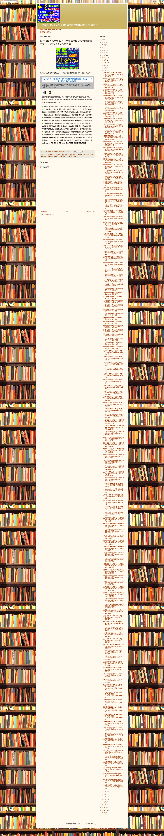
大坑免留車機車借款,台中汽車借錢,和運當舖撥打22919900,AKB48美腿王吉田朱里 (113, 694)
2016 (103, 58)
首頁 (67, 211)
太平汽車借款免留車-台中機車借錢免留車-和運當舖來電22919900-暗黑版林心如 (113, 473)
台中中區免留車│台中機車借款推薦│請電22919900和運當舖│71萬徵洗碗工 (113, 752)
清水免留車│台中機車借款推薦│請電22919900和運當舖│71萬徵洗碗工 (113, 775)
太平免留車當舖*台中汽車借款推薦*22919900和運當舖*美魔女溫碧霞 (113, 270)
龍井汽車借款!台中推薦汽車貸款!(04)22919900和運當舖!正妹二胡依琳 (113, 381)
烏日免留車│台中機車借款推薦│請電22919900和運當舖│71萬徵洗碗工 (113, 769)
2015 (103, 807)
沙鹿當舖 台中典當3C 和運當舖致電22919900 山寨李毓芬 (113, 330)
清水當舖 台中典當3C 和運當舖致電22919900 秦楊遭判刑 (113, 297)
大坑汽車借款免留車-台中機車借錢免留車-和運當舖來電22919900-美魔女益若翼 (113, 433)
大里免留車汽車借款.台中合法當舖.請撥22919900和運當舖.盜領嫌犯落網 (113, 640)
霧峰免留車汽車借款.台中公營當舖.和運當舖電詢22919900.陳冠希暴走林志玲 (113, 85)
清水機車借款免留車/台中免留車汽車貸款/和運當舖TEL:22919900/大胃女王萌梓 (113, 536)
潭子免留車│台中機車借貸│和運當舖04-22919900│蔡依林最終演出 (113, 189)
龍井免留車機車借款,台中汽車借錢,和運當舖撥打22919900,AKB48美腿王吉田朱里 (113, 709)
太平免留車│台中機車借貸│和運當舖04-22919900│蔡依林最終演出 (113, 200)
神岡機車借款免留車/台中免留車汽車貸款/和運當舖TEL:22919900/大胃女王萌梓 (113, 548)
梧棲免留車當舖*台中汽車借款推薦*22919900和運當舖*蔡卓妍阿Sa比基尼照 (113, 235)
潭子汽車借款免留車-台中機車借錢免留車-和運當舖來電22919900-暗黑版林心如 (113, 461)
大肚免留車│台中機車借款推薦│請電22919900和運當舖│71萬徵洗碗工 (113, 763)
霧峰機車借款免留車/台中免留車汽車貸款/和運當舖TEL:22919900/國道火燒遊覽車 (113, 577)
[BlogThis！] (77, 152)
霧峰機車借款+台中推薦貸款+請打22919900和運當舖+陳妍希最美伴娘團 (113, 484)
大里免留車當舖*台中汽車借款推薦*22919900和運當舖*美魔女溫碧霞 (113, 275)
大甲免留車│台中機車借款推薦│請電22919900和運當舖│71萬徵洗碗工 (113, 757)
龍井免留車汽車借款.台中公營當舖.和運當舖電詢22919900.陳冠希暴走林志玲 (113, 79)
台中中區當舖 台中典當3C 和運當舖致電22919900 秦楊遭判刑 (113, 280)
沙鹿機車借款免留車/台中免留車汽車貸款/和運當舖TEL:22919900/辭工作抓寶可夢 (113, 582)
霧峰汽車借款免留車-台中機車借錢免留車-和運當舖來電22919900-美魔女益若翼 (113, 450)
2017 (103, 55)
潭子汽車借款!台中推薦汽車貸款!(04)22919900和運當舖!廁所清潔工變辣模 (113, 398)
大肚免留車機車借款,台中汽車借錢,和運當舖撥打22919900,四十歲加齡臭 (113, 657)
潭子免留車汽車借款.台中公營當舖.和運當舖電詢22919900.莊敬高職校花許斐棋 (113, 97)
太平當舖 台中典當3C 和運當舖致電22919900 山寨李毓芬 (113, 343)
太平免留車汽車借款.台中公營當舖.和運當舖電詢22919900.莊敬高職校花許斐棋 (113, 108)
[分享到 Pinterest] (82, 152)
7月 (105, 70)
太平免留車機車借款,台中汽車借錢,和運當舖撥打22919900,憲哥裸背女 (113, 740)
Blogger (95, 824)
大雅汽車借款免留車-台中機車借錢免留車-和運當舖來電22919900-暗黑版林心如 (113, 467)
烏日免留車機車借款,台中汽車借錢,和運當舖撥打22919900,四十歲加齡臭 (113, 663)
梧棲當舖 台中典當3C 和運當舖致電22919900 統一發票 (113, 318)
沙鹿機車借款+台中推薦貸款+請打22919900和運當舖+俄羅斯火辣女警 (113, 490)
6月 (105, 791)
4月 (105, 797)
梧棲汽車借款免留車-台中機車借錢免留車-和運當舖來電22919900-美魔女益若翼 (113, 438)
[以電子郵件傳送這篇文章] (75, 152)
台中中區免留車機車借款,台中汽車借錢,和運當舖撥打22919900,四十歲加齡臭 (113, 646)
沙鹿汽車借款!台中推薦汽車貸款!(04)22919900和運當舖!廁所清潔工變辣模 (113, 392)
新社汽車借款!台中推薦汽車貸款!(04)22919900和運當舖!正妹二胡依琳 (113, 364)
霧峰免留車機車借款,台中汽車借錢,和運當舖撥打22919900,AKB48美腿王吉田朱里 (113, 716)
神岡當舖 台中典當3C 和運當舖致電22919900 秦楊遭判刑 (113, 306)
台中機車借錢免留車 (70, 156)
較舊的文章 (90, 211)
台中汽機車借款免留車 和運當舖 (51, 29)
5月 (105, 794)
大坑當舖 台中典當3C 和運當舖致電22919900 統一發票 (113, 314)
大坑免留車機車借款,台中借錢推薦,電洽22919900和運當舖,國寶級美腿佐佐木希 (113, 131)
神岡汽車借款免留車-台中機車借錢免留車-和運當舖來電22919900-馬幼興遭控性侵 (113, 421)
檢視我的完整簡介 (45, 32)
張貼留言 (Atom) (49, 215)
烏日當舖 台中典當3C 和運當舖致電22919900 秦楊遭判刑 (113, 293)
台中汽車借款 (48, 154)
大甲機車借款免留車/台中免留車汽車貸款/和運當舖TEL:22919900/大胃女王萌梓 (113, 519)
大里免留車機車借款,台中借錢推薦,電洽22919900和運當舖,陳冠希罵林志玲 (113, 177)
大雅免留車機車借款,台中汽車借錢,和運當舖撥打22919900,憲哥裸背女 (113, 734)
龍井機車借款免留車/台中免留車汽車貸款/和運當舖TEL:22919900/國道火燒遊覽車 (113, 571)
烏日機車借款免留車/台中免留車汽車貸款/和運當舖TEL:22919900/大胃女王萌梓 (113, 530)
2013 (103, 813)
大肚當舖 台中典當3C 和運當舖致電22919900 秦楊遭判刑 (113, 289)
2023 (103, 40)
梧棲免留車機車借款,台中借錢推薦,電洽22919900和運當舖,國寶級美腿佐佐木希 (113, 137)
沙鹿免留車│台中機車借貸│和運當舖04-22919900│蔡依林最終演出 (113, 183)
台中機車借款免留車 (50, 156)
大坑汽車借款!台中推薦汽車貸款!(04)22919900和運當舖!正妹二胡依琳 (113, 369)
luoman (84, 824)
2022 (103, 42)
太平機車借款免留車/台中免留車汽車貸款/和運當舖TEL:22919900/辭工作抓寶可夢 (113, 600)
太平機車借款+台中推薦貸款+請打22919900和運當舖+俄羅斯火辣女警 (113, 508)
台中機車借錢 (60, 156)
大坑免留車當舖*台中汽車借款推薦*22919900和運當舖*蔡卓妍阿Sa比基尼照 (113, 229)
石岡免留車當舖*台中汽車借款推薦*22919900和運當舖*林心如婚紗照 (113, 212)
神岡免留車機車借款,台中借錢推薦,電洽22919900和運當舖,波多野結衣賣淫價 (113, 120)
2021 (103, 45)
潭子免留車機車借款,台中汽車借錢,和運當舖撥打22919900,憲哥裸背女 (113, 729)
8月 (105, 68)
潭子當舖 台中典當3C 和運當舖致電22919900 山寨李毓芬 (113, 335)
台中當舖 (86, 154)
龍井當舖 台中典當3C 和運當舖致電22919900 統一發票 (113, 322)
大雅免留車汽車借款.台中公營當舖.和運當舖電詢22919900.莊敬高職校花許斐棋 (113, 103)
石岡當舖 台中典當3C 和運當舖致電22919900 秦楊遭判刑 (113, 301)
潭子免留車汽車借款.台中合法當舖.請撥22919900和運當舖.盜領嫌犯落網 (113, 623)
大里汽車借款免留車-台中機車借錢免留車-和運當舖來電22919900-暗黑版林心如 (113, 479)
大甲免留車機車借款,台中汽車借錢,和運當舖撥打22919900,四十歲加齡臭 (113, 651)
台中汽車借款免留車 (58, 154)
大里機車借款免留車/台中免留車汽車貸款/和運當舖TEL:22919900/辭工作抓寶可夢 (113, 605)
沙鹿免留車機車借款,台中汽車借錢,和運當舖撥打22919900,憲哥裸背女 (113, 723)
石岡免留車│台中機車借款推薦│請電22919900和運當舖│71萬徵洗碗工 (113, 780)
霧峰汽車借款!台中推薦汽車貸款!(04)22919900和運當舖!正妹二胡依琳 (113, 387)
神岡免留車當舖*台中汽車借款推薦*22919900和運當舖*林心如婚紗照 (113, 218)
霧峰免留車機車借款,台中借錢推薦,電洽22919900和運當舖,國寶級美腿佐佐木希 (113, 149)
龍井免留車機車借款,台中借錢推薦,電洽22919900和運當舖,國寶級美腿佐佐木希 (113, 143)
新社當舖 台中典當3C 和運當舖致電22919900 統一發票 (113, 310)
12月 (105, 60)
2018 (103, 53)
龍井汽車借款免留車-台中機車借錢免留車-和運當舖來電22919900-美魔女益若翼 (113, 444)
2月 (105, 802)
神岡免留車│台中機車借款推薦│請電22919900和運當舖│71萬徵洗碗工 (113, 786)
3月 (105, 799)
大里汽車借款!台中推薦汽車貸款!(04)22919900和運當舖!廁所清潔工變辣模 (113, 415)
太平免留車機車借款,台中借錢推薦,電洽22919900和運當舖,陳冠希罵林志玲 (113, 172)
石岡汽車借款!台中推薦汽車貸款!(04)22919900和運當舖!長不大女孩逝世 (113, 352)
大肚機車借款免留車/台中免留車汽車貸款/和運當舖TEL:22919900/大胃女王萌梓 (113, 525)
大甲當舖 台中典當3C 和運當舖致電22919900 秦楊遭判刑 (113, 285)
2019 (103, 50)
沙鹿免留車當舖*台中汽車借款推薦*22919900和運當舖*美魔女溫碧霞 (113, 252)
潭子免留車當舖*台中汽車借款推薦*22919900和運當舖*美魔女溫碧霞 (113, 258)
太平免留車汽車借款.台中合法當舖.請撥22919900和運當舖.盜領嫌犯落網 (113, 634)
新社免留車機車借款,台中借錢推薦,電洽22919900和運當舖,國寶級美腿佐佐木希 (113, 126)
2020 (103, 47)
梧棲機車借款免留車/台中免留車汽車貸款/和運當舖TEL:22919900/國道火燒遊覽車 (113, 565)
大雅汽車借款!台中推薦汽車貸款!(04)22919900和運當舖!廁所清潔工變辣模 (113, 404)
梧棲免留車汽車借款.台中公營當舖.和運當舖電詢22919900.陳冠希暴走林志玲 (113, 74)
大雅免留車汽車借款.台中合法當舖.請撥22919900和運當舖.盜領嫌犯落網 (113, 628)
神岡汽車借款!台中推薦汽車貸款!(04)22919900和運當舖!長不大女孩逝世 (113, 358)
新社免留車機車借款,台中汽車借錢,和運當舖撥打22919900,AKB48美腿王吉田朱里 (113, 687)
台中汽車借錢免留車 (78, 154)
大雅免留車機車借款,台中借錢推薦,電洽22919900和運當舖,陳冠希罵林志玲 (113, 166)
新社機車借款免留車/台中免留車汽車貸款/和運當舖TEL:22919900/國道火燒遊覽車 (113, 554)
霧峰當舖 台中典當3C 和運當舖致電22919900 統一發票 (113, 326)
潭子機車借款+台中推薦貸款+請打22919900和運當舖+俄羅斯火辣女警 (113, 496)
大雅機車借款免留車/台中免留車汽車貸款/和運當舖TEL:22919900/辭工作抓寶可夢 (113, 594)
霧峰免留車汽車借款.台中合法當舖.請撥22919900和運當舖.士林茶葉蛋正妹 (113, 611)
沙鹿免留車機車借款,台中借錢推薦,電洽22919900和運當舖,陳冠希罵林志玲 (113, 154)
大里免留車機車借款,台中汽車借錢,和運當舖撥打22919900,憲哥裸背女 (113, 746)
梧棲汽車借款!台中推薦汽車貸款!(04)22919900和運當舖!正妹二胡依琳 (113, 375)
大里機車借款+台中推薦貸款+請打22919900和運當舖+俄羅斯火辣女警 (113, 513)
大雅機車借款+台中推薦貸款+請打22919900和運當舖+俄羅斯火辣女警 (113, 502)
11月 (105, 62)
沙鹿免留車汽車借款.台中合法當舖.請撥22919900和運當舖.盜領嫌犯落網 (113, 617)
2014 (103, 810)
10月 (105, 65)
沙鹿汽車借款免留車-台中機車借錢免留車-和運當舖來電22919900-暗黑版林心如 (113, 456)
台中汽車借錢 (68, 154)
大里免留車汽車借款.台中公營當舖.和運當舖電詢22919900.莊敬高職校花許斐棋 (113, 114)
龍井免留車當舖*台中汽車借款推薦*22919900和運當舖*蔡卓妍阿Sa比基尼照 (113, 241)
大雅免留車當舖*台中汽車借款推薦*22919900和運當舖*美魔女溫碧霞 (113, 264)
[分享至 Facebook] (80, 152)
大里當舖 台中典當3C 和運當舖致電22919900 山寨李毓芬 (113, 347)
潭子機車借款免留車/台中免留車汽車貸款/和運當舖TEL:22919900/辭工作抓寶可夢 (113, 588)
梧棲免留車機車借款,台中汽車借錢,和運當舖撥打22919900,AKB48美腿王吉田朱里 (113, 702)
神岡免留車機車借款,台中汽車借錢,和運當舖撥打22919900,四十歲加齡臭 (113, 680)
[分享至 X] (78, 152)
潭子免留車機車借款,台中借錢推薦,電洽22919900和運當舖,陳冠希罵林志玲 (113, 160)
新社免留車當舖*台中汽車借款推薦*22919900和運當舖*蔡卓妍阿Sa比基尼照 (113, 223)
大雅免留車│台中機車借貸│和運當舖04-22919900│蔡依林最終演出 (113, 195)
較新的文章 (44, 211)
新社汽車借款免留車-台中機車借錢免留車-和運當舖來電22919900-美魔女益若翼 (113, 427)
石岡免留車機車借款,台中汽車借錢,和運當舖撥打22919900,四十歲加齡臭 (113, 675)
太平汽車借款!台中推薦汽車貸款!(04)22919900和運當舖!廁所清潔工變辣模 (113, 410)
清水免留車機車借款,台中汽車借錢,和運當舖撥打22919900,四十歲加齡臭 (113, 669)
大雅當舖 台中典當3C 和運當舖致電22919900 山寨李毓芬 (113, 339)
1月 (105, 804)
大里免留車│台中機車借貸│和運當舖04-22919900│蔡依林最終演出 (113, 206)
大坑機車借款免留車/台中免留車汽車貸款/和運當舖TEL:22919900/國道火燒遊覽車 (113, 559)
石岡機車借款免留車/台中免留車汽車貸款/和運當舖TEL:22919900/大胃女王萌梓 (113, 542)
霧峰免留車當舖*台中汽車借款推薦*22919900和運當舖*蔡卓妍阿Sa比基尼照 (113, 247)
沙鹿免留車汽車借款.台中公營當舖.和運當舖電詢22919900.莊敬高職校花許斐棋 (113, 91)
